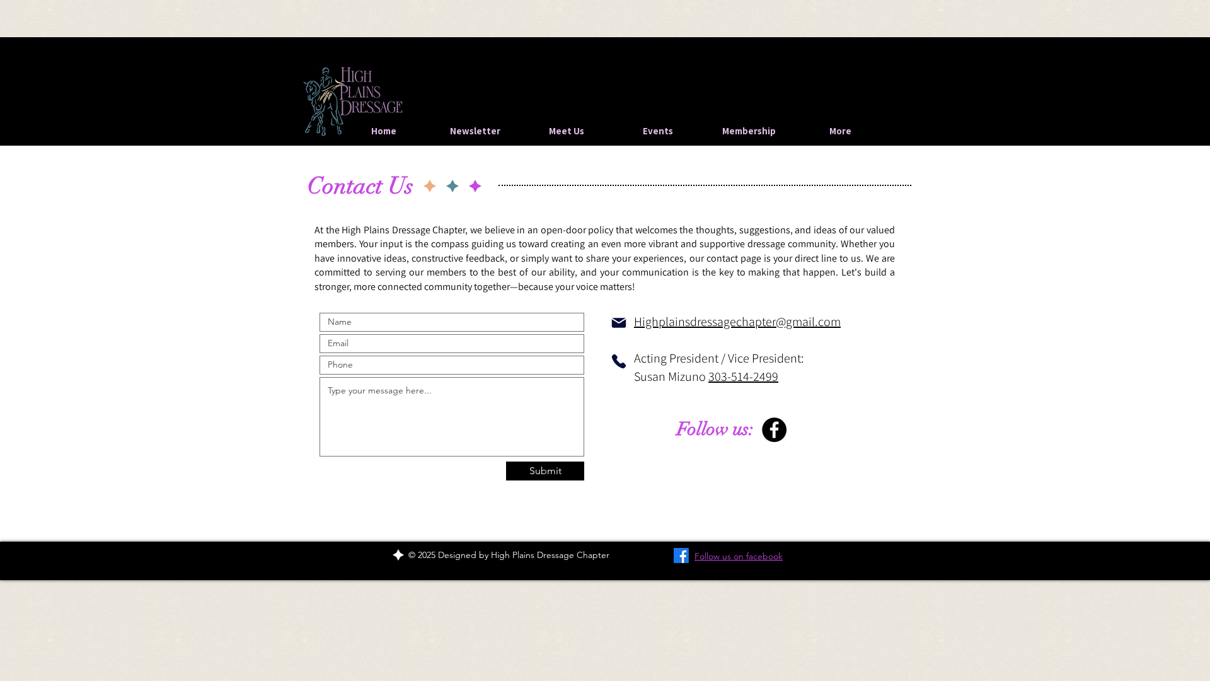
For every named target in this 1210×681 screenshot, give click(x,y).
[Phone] (619, 361)
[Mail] (619, 323)
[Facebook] (774, 429)
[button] (657, 131)
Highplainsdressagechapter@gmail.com (737, 321)
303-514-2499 (743, 376)
